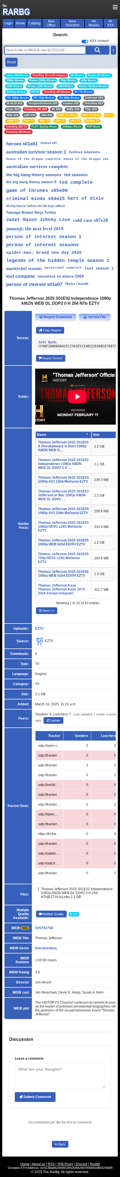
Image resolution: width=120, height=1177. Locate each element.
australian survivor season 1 (36, 152)
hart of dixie (86, 198)
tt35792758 (44, 928)
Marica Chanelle (76, 284)
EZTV (39, 629)
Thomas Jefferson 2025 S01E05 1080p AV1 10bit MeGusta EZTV (63, 511)
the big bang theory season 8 (31, 182)
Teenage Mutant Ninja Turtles (31, 212)
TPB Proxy (65, 1164)
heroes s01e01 (22, 143)
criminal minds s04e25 (35, 198)
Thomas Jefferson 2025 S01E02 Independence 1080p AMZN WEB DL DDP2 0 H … (63, 464)
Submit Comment (37, 1097)
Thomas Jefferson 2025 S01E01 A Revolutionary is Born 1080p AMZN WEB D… (63, 446)
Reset (11, 62)
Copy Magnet (51, 330)
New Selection (72, 23)
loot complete (20, 276)
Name (41, 435)
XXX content (99, 41)
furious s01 (48, 143)
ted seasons (76, 174)
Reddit (95, 1164)
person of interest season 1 (43, 236)
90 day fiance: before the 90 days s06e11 (35, 206)
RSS (51, 1164)
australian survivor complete (37, 166)
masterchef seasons (24, 268)
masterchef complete (63, 267)
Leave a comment (29, 1058)
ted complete (76, 182)
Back (61, 1144)
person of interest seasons (42, 245)
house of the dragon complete (33, 159)
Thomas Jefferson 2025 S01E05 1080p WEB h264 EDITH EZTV (63, 542)
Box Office (51, 23)
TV (37, 684)
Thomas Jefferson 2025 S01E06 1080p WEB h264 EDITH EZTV (63, 574)
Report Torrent (52, 358)
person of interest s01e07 (34, 284)
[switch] (84, 41)
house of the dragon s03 (86, 159)
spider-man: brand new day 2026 (43, 252)
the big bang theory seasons (33, 174)
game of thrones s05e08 (37, 190)
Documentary (46, 948)
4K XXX (110, 23)
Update (55, 720)
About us (38, 1164)
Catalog (34, 23)
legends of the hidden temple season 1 (57, 260)
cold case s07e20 (90, 220)
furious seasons (84, 152)
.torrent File (96, 317)
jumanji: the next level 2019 (35, 228)
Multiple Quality (53, 914)
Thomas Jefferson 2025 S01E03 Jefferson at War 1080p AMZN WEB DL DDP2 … (63, 495)
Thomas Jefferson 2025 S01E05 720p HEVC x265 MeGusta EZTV (63, 558)
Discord (81, 1164)
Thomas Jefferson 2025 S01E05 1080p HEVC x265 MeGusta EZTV (63, 526)
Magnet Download (57, 317)
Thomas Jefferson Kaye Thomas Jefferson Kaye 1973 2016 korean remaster (61, 589)
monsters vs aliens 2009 (61, 276)
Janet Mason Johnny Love (38, 219)
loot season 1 (99, 268)
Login (8, 23)
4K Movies (93, 23)
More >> (48, 610)
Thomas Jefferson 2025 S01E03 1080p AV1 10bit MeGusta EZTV (63, 479)
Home (20, 23)
